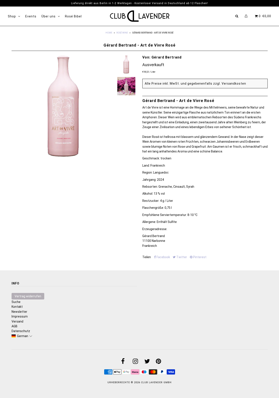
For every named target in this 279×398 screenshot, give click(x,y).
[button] (22, 336)
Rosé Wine (122, 33)
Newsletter (19, 311)
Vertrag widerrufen (28, 296)
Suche (16, 302)
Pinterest (199, 257)
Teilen (146, 257)
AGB (14, 326)
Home (108, 33)
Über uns (48, 16)
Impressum (20, 316)
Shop (12, 16)
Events (30, 16)
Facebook (163, 257)
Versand (17, 321)
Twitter (181, 257)
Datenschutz (21, 331)
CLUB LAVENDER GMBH (156, 382)
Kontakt (17, 306)
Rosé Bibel (73, 16)
